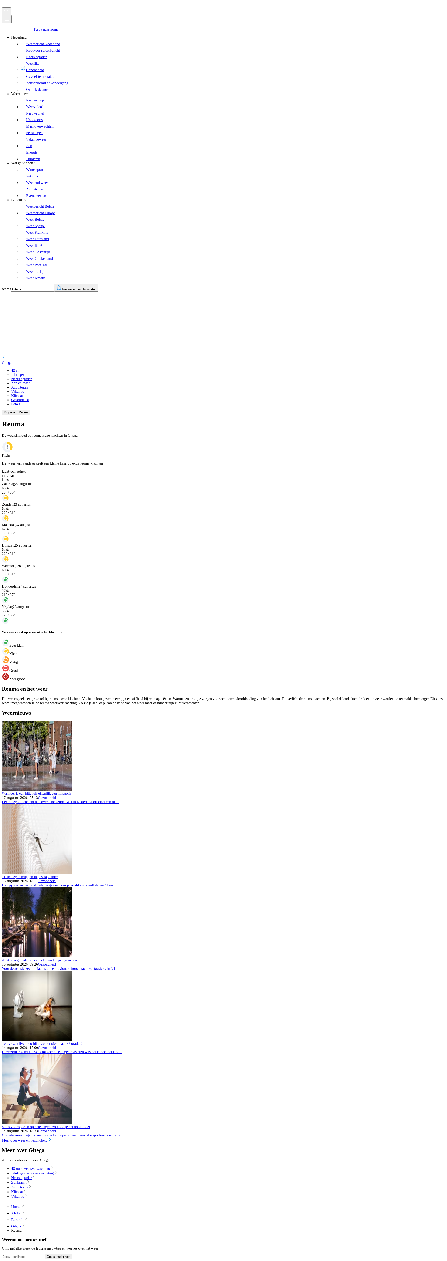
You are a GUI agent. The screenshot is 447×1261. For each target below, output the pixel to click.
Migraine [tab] (9, 412)
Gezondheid (47, 798)
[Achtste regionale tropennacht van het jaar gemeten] (37, 956)
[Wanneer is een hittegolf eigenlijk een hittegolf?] (37, 789)
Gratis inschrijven (58, 1256)
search (6, 289)
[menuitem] (228, 63)
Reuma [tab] (23, 412)
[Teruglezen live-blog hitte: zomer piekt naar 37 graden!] (37, 1039)
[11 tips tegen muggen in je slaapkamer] (37, 873)
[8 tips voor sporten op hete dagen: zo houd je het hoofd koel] (37, 1123)
